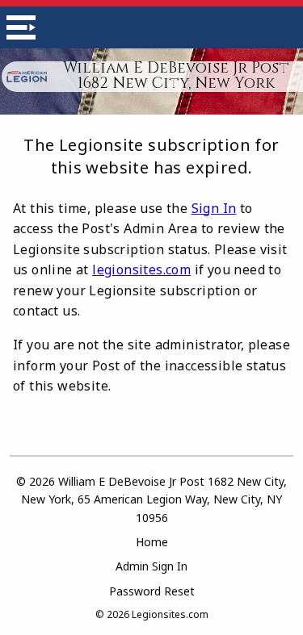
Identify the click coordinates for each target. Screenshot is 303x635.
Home (152, 541)
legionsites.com (141, 269)
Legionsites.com (170, 614)
